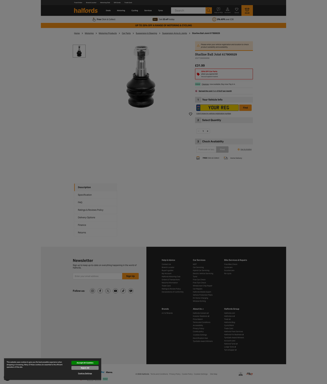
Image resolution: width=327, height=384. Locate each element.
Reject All (85, 368)
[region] (52, 369)
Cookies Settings (85, 373)
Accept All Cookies (85, 363)
